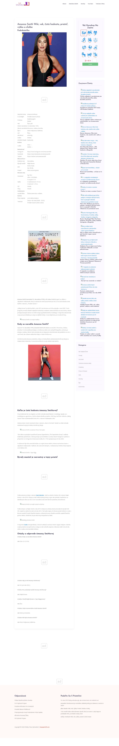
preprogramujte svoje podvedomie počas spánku (28, 712)
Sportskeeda (40, 495)
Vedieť (90, 64)
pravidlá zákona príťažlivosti (22, 709)
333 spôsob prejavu (20, 718)
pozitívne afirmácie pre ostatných (24, 706)
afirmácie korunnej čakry (21, 715)
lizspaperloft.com (44, 727)
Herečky (83, 3)
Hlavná (64, 3)
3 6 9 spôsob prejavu (21, 703)
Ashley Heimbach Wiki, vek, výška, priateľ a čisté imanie (76, 716)
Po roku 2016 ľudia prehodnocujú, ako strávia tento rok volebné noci (80, 700)
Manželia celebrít (73, 3)
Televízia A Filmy (100, 3)
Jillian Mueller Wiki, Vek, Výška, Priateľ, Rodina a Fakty (75, 708)
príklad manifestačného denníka (23, 700)
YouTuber (90, 3)
